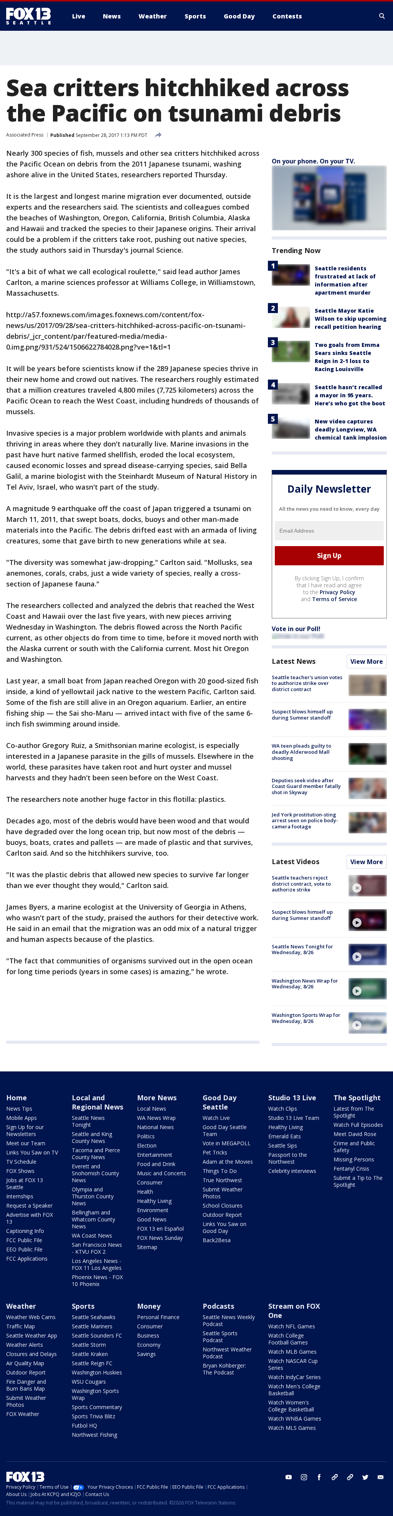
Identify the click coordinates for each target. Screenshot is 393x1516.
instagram (304, 1477)
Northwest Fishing (94, 1434)
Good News (152, 1219)
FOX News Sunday (160, 1237)
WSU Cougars (89, 1381)
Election (147, 1145)
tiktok (335, 1477)
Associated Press (24, 135)
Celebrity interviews (292, 1170)
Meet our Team (25, 1143)
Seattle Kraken (90, 1354)
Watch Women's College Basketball (291, 1406)
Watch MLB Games (292, 1351)
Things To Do (220, 1170)
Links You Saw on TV (32, 1152)
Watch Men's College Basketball (294, 1390)
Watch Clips (282, 1108)
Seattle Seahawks (94, 1317)
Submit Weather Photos (223, 1193)
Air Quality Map (25, 1363)
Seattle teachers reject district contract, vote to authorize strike (301, 883)
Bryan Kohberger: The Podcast (224, 1369)
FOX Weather (22, 1414)
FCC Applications (27, 1258)
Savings (146, 1354)
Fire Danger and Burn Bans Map (26, 1385)
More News (157, 1097)
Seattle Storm (89, 1344)
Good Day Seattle (219, 1102)
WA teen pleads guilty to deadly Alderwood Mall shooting (301, 751)
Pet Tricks (215, 1152)
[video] (367, 885)
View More (366, 661)
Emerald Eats (284, 1136)
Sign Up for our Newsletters (25, 1130)
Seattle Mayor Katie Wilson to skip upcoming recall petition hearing (350, 318)
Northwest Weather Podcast (227, 1353)
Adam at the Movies (228, 1161)
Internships (19, 1196)
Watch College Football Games (288, 1339)
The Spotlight (357, 1097)
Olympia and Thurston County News (93, 1196)
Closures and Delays (31, 1354)
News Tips (19, 1108)
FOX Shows (20, 1170)
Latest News (293, 661)
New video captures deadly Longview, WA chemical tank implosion (351, 429)
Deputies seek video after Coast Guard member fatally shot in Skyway (306, 786)
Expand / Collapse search (382, 16)
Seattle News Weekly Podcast (229, 1320)
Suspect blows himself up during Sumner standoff (302, 714)
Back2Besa (217, 1240)
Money (148, 1306)
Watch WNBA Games (294, 1418)
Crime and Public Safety (354, 1146)
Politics (146, 1136)
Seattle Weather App (31, 1335)
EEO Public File (24, 1249)
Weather (21, 1306)
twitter (365, 1477)
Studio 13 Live (292, 1097)
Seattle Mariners (92, 1326)
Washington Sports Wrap (95, 1394)
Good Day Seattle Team (225, 1130)
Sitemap (147, 1247)
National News (155, 1127)
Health (145, 1191)
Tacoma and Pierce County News (96, 1153)
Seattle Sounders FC (97, 1335)
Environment (152, 1210)
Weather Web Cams (31, 1317)
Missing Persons (354, 1159)
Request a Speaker (29, 1205)
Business (148, 1335)
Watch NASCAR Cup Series (293, 1364)
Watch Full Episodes (358, 1124)
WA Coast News (92, 1235)
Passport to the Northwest (287, 1158)
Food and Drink (156, 1164)
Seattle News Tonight (88, 1121)
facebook (319, 1477)
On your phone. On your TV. (313, 161)
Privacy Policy (337, 592)
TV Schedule (21, 1161)
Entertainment (154, 1154)
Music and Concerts (161, 1173)
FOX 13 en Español (160, 1228)
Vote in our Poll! (296, 629)
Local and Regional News (97, 1102)
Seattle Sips (282, 1145)
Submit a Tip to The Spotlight (358, 1181)
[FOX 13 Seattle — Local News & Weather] (31, 16)
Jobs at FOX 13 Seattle (24, 1183)
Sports (83, 1306)
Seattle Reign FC (92, 1363)
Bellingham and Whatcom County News (93, 1219)
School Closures (223, 1205)
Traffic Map (20, 1326)
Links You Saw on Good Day (224, 1227)
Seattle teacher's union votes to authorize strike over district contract (307, 683)
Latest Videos (295, 861)
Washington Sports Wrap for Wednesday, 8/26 (306, 1018)
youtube (288, 1477)
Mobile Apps (21, 1117)
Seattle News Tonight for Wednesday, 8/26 (302, 949)
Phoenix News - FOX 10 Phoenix (97, 1280)
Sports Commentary (97, 1407)
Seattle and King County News (92, 1137)
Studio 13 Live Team (293, 1117)
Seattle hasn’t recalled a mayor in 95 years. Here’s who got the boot (350, 395)
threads (350, 1477)
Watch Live (216, 1117)
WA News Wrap (156, 1117)
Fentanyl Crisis (351, 1168)
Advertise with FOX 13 (29, 1218)
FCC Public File (24, 1240)
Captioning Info (25, 1230)
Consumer (150, 1182)
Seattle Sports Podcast (220, 1336)
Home (16, 1097)
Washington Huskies (97, 1372)
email (381, 1477)
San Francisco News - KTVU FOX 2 (97, 1248)
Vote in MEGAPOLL (227, 1143)
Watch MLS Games (292, 1427)
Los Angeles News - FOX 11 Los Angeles (97, 1264)
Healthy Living (154, 1200)
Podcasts (218, 1306)
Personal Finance (158, 1317)
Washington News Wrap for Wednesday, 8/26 (305, 983)
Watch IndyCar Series (294, 1377)
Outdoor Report (222, 1214)
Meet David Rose (355, 1134)
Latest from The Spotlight (354, 1112)
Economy (148, 1344)
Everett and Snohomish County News (95, 1173)
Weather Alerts (24, 1344)
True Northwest (222, 1180)
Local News (151, 1108)
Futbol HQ (84, 1425)
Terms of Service (334, 599)
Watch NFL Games (291, 1326)
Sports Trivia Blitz (93, 1416)
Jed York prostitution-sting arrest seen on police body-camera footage (305, 820)
